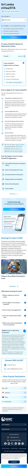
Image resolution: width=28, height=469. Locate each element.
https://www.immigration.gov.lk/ (15, 353)
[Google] (12, 443)
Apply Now (14, 37)
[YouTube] (9, 443)
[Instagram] (22, 443)
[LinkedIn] (16, 443)
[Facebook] (5, 443)
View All (20, 56)
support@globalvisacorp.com (15, 369)
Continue (14, 462)
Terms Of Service (6, 448)
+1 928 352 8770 (11, 365)
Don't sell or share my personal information (14, 451)
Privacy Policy (14, 448)
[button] (24, 56)
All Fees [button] (10, 49)
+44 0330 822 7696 (15, 440)
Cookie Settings (22, 448)
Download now (14, 209)
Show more (13, 286)
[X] (19, 443)
